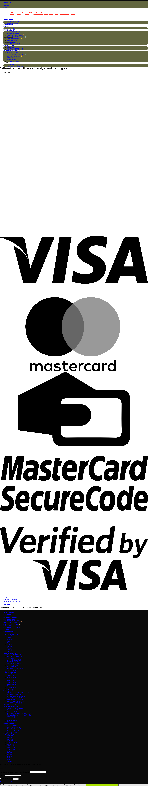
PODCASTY (10, 58)
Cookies (6, 603)
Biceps (9, 643)
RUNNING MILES (12, 23)
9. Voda (9, 722)
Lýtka (8, 651)
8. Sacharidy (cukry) (13, 720)
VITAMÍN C (10, 746)
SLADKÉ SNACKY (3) (13, 732)
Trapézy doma (11, 687)
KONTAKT (6, 605)
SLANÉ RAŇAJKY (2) (13, 727)
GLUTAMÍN (10, 741)
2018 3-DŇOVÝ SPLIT (14, 670)
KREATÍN (10, 739)
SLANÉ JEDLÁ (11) (13, 725)
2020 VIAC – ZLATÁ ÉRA (14, 667)
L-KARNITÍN (10, 761)
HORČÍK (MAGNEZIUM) (14, 749)
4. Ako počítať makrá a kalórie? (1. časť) (19, 713)
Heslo (2, 775)
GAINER (9, 737)
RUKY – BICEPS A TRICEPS (15, 701)
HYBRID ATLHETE (9, 30)
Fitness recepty (8, 723)
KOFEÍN (9, 753)
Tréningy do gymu (9, 653)
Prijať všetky (90, 785)
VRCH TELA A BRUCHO (14, 703)
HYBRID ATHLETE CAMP (11, 628)
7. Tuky (9, 718)
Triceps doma (11, 682)
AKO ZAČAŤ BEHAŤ (13, 51)
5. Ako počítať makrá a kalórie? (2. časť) (19, 715)
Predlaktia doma (12, 686)
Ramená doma (11, 677)
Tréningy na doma (9, 691)
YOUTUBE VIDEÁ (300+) (15, 66)
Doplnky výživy (8, 734)
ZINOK (9, 751)
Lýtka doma (10, 689)
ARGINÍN (9, 756)
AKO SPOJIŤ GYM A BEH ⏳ (16, 52)
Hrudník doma (11, 674)
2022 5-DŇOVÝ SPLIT (14, 660)
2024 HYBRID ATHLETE (14, 656)
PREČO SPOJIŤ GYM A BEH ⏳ (17, 54)
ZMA (8, 758)
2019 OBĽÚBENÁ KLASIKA (15, 668)
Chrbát (9, 638)
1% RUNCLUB (8, 50)
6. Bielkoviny (11, 717)
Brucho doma (11, 684)
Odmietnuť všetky (98, 785)
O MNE (5, 63)
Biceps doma (11, 680)
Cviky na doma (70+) (10, 672)
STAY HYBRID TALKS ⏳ (14, 56)
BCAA (9, 760)
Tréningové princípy (10, 705)
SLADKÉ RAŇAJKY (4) (14, 729)
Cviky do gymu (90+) (10, 634)
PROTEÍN (10, 735)
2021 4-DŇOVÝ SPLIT (14, 663)
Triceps (9, 644)
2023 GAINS (11, 658)
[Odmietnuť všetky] (119, 785)
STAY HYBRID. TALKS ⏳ (11, 624)
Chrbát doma (11, 675)
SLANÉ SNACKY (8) (13, 730)
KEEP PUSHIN (8, 25)
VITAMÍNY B (11, 748)
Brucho (9, 646)
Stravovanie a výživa (10, 706)
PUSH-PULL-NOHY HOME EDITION (18, 693)
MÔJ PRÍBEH (11, 64)
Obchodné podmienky (10, 599)
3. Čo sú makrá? (12, 711)
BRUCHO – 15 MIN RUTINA (15, 699)
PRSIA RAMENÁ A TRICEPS (15, 694)
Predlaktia (10, 648)
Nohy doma (10, 679)
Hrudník (9, 636)
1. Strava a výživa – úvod (15, 708)
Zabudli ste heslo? (6, 782)
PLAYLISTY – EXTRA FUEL (15, 61)
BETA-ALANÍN (11, 754)
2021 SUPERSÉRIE (13, 662)
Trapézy (9, 650)
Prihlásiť (16, 778)
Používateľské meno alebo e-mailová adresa (15, 772)
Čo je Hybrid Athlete (13, 32)
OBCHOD (6, 44)
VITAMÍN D (10, 744)
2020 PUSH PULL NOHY (15, 665)
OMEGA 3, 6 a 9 (12, 742)
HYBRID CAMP (11, 59)
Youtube (2, 64)
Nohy (8, 641)
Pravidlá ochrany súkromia (12, 601)
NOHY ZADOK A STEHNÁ (15, 698)
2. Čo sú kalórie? (12, 710)
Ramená (9, 639)
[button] (7, 2)
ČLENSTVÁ (10, 46)
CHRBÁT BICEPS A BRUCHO (16, 696)
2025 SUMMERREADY (14, 655)
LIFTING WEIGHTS (13, 21)
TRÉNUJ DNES (8, 20)
